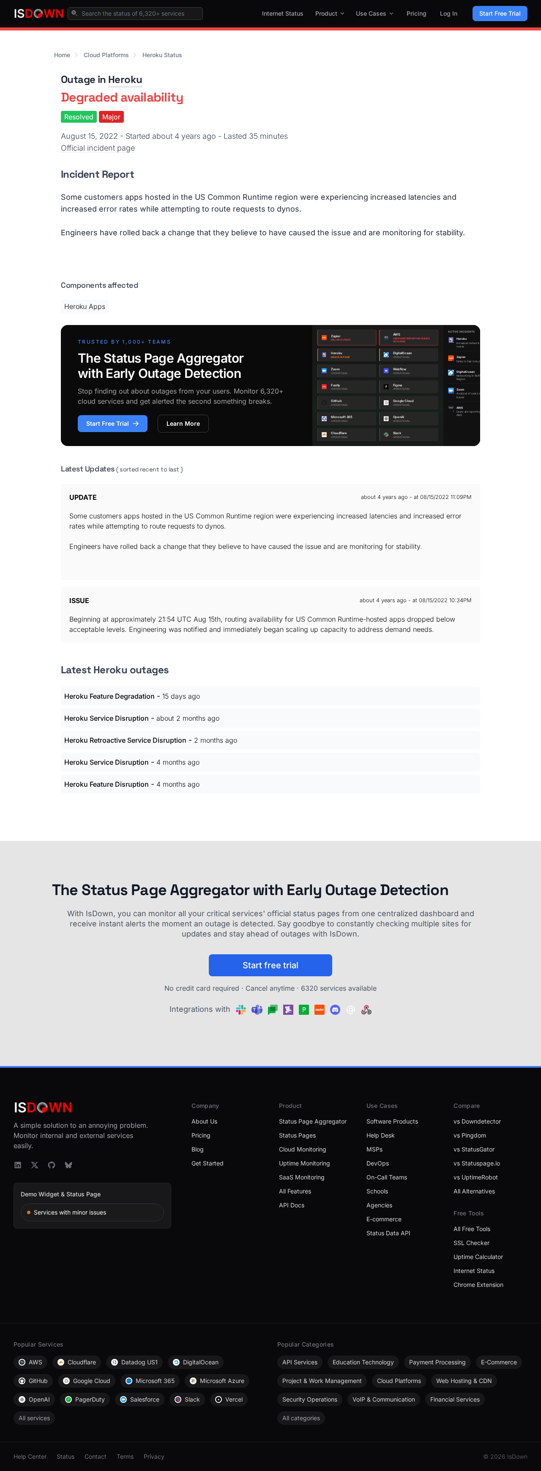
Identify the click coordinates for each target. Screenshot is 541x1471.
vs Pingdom (470, 1135)
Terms (125, 1456)
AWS (35, 1362)
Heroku (125, 79)
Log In (448, 13)
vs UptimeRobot (476, 1177)
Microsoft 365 (155, 1380)
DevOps (377, 1163)
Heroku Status (162, 54)
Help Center (30, 1456)
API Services (299, 1362)
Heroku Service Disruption (106, 718)
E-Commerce (499, 1362)
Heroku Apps (84, 306)
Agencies (379, 1205)
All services (34, 1417)
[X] (34, 1165)
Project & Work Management (322, 1380)
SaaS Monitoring (302, 1177)
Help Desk (380, 1135)
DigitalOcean (201, 1362)
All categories (301, 1417)
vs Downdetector (477, 1121)
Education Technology (363, 1362)
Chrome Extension (478, 1284)
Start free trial (270, 965)
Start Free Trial (500, 13)
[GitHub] (51, 1165)
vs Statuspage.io (477, 1163)
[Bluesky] (68, 1165)
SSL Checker (471, 1242)
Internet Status (282, 13)
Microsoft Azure (222, 1380)
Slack (192, 1399)
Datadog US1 (139, 1362)
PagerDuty (90, 1399)
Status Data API (388, 1233)
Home (62, 54)
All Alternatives (474, 1191)
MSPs (374, 1149)
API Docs (291, 1205)
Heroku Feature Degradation (109, 696)
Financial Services (455, 1399)
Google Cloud (91, 1380)
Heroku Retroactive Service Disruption (125, 740)
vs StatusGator (474, 1149)
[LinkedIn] (18, 1165)
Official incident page (98, 147)
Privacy (154, 1456)
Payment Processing (437, 1362)
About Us (204, 1121)
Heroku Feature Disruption (106, 784)
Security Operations (309, 1399)
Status (65, 1456)
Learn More (183, 423)
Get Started (207, 1163)
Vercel (234, 1399)
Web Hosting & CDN (464, 1380)
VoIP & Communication (383, 1399)
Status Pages (297, 1135)
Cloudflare (82, 1362)
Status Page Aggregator (313, 1121)
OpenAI (39, 1399)
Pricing (416, 13)
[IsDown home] (39, 13)
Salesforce (144, 1399)
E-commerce (384, 1219)
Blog (197, 1149)
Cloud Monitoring (302, 1149)
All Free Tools (472, 1228)
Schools (377, 1191)
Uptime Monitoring (304, 1163)
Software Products (392, 1121)
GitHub (38, 1380)
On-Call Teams (386, 1177)
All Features (295, 1191)
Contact (96, 1456)
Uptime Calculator (478, 1256)
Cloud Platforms (106, 54)
